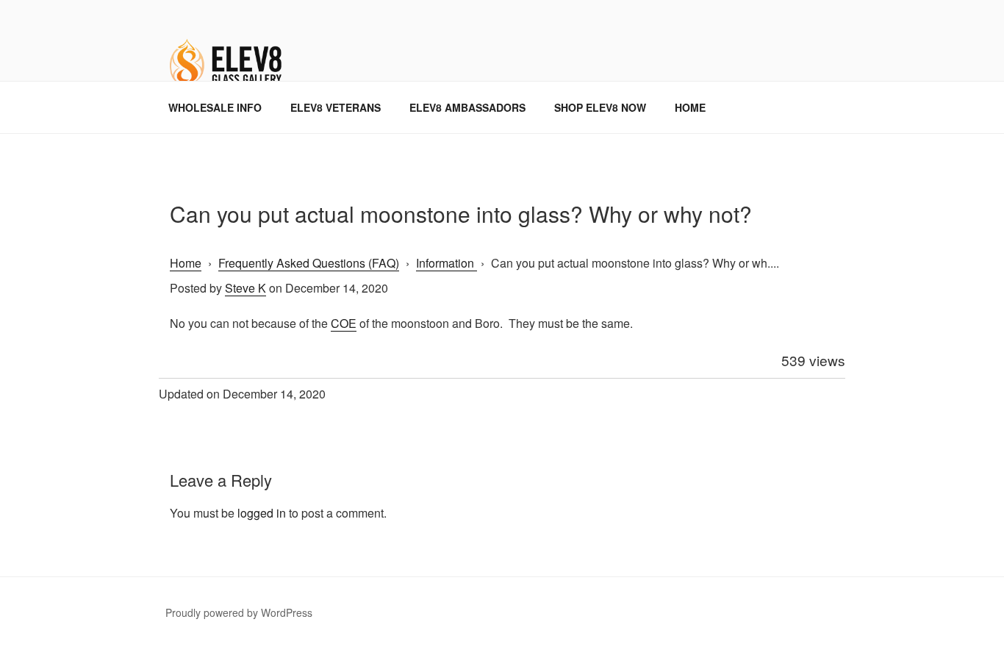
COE (343, 323)
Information (446, 262)
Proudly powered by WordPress (238, 612)
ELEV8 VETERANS (335, 107)
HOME (690, 107)
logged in (261, 512)
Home (185, 262)
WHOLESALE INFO (215, 107)
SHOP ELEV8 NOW (600, 107)
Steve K (245, 287)
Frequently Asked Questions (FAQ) (308, 262)
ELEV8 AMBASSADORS (467, 107)
